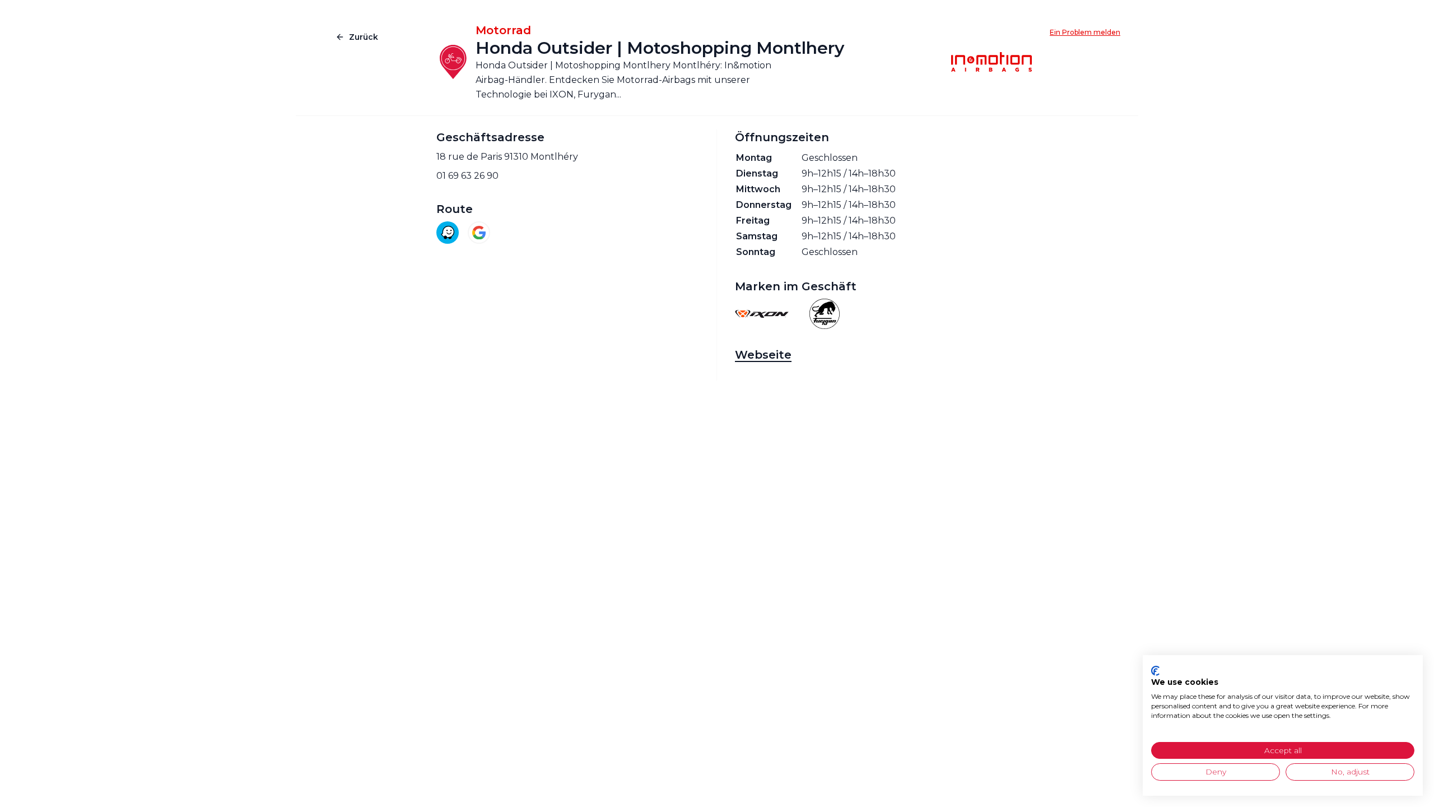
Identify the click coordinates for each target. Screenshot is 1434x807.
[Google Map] (479, 232)
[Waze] (447, 232)
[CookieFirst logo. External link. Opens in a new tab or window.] (1155, 671)
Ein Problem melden (1085, 32)
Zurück (363, 37)
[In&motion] (991, 62)
